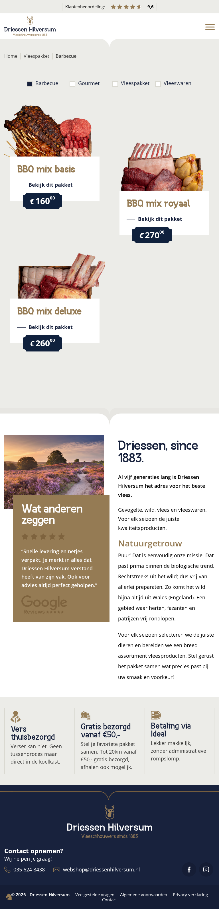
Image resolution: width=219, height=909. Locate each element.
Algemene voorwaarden (143, 894)
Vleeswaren (177, 83)
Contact (109, 899)
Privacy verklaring (190, 894)
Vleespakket (36, 56)
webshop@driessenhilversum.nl (101, 869)
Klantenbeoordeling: (109, 6)
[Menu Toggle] (210, 27)
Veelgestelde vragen (94, 894)
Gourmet (89, 83)
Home (10, 56)
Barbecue (46, 83)
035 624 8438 (29, 869)
